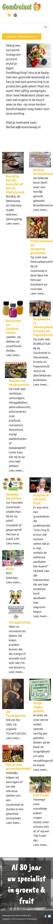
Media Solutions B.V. (23, 916)
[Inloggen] (14, 15)
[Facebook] (45, 916)
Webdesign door (8, 916)
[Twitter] (49, 916)
